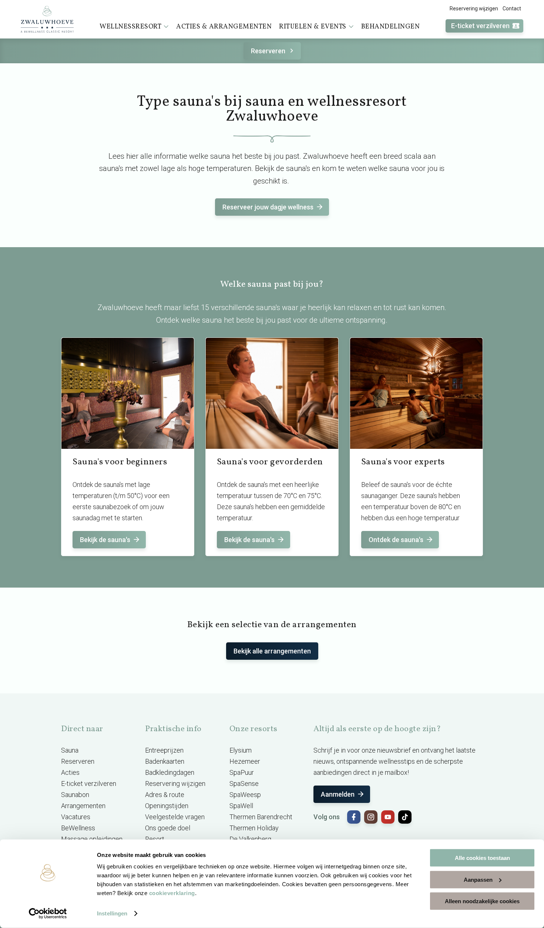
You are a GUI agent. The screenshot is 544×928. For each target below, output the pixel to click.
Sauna (69, 750)
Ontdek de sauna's (396, 540)
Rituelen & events (312, 26)
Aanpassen (478, 879)
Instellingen (112, 913)
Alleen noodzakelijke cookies (482, 901)
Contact (512, 8)
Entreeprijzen (164, 750)
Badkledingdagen (169, 772)
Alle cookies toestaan (482, 858)
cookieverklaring (172, 893)
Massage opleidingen (91, 839)
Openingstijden (166, 806)
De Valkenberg (250, 839)
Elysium (240, 750)
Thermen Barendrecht (260, 817)
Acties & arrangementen (224, 26)
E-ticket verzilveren (480, 26)
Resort (154, 839)
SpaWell (241, 806)
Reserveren (268, 51)
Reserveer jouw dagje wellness (267, 207)
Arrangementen (83, 806)
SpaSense (244, 783)
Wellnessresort (130, 26)
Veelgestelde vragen (175, 817)
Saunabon (75, 794)
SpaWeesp (245, 794)
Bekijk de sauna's (105, 540)
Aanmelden (338, 794)
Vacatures (75, 817)
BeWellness (78, 828)
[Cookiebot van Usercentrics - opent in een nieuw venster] (48, 913)
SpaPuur (241, 772)
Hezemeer (244, 761)
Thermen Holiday (254, 828)
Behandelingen (390, 26)
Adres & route (164, 794)
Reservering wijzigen (474, 8)
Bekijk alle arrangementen (272, 651)
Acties (70, 772)
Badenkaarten (164, 761)
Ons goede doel (167, 828)
